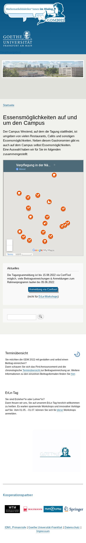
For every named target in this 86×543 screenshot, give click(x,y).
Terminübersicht (32, 370)
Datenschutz (72, 527)
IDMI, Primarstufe (15, 527)
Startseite (8, 105)
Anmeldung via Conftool (43, 289)
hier (73, 374)
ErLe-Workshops (48, 296)
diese (60, 410)
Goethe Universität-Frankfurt (45, 527)
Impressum (43, 531)
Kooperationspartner (18, 495)
